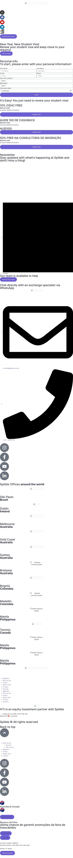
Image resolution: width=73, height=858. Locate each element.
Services (6, 689)
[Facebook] (2, 17)
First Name (3, 68)
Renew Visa (7, 685)
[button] (7, 817)
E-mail (2, 73)
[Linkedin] (2, 27)
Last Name (40, 68)
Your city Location (6, 78)
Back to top (7, 727)
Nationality (3, 83)
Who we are (7, 680)
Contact (5, 687)
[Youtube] (2, 22)
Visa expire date (5, 88)
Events (5, 682)
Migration (6, 678)
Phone (38, 73)
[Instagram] (2, 12)
